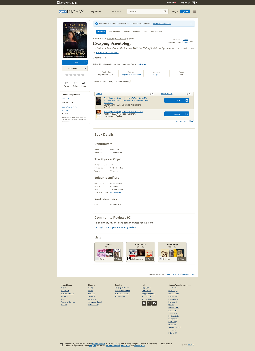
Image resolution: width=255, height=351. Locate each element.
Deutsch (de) (173, 294)
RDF (168, 274)
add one (142, 64)
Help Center (146, 288)
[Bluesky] (144, 303)
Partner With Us (67, 294)
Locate (75, 62)
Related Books (156, 31)
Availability (166, 94)
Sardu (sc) (172, 322)
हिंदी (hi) (171, 305)
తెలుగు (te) (172, 325)
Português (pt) (174, 316)
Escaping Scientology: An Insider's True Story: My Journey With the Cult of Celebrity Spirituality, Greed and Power (126, 100)
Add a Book (146, 296)
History (185, 42)
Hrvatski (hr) (173, 308)
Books (90, 291)
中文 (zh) (172, 330)
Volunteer (65, 291)
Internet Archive (98, 344)
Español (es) (173, 299)
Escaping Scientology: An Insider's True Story (123, 111)
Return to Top (93, 305)
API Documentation (122, 291)
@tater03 (103, 259)
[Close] (191, 23)
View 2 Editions (114, 31)
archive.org (125, 346)
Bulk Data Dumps (122, 294)
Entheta (185, 40)
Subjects (91, 296)
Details (127, 31)
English (156, 74)
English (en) (173, 296)
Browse (115, 11)
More (66, 114)
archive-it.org (139, 346)
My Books (96, 11)
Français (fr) (173, 302)
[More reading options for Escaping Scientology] (85, 68)
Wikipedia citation (188, 274)
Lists (145, 31)
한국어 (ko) (172, 313)
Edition (99, 94)
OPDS (179, 274)
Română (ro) (173, 319)
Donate (171, 2)
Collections (92, 299)
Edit (191, 41)
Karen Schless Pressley (107, 52)
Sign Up (185, 11)
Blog (63, 299)
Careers (64, 296)
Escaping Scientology (117, 38)
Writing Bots (120, 296)
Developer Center (122, 288)
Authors (91, 294)
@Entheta (166, 259)
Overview (101, 31)
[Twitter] (149, 303)
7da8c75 (190, 345)
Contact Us (146, 291)
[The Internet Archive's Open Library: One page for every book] (71, 11)
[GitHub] (154, 303)
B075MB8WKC (116, 192)
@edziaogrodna (137, 259)
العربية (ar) (172, 288)
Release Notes (147, 299)
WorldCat (65, 99)
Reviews (136, 31)
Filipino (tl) (172, 333)
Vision (63, 288)
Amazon (65, 110)
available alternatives (162, 23)
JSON (174, 274)
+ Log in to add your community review (116, 227)
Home (90, 288)
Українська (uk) (174, 327)
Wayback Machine (113, 346)
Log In (175, 11)
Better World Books (69, 107)
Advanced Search (95, 302)
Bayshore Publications (131, 74)
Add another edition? (185, 121)
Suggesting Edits (148, 294)
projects (92, 346)
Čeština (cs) (173, 291)
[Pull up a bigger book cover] (75, 57)
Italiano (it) (172, 310)
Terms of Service (68, 302)
